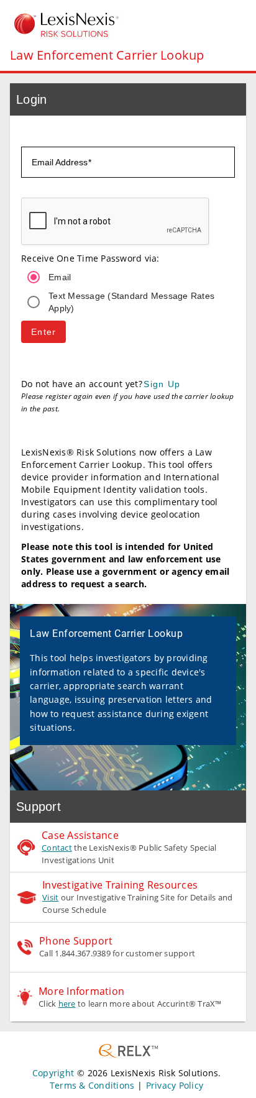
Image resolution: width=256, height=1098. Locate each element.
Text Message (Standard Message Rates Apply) (131, 302)
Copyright (53, 1073)
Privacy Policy (175, 1085)
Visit (50, 897)
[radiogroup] (128, 289)
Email (59, 277)
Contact (57, 847)
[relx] (128, 1051)
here (67, 1003)
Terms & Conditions (92, 1085)
